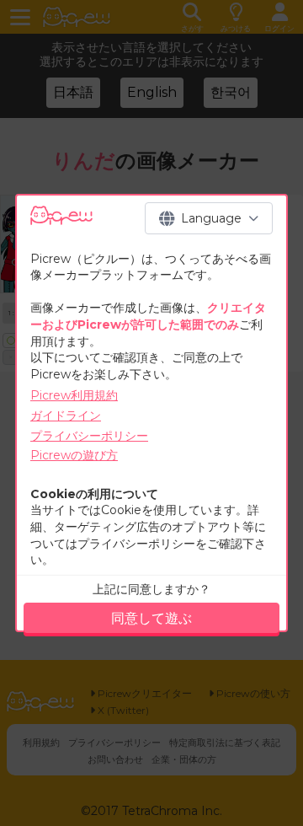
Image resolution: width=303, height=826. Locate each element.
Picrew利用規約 (74, 395)
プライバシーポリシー (89, 435)
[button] (209, 218)
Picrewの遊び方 (74, 455)
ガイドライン (65, 415)
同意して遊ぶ (151, 618)
